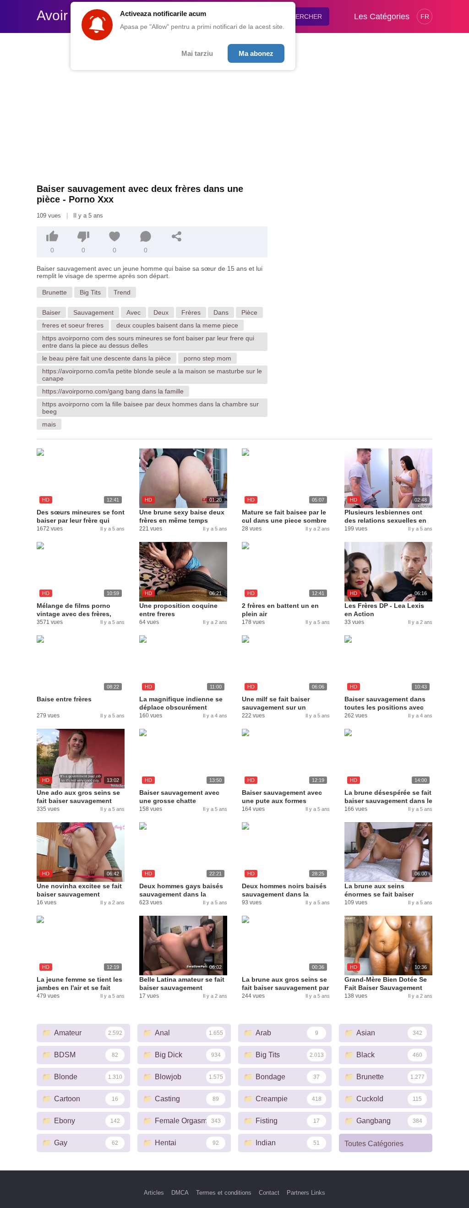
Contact (269, 1192)
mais (49, 424)
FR (424, 16)
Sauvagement (93, 312)
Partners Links (306, 1192)
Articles (154, 1192)
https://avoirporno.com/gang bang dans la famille (113, 391)
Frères (191, 312)
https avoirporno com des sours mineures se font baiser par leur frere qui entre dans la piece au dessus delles (148, 341)
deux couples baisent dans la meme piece (177, 325)
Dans (221, 312)
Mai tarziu (197, 53)
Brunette (54, 292)
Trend (122, 292)
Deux (161, 312)
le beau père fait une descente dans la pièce (106, 358)
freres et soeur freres (73, 325)
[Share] (177, 236)
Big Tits (90, 292)
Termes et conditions (223, 1192)
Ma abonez (256, 53)
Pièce (249, 312)
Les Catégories (381, 16)
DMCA (180, 1192)
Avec (133, 312)
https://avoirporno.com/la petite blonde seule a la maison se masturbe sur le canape (152, 374)
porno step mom (207, 358)
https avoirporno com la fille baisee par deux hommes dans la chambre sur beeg (150, 407)
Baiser (51, 312)
